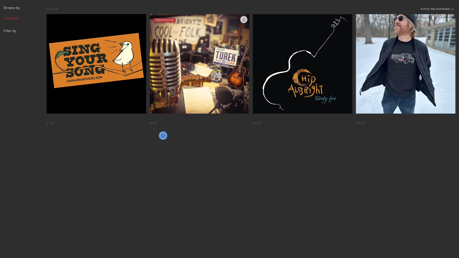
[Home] (163, 135)
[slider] (5, 47)
